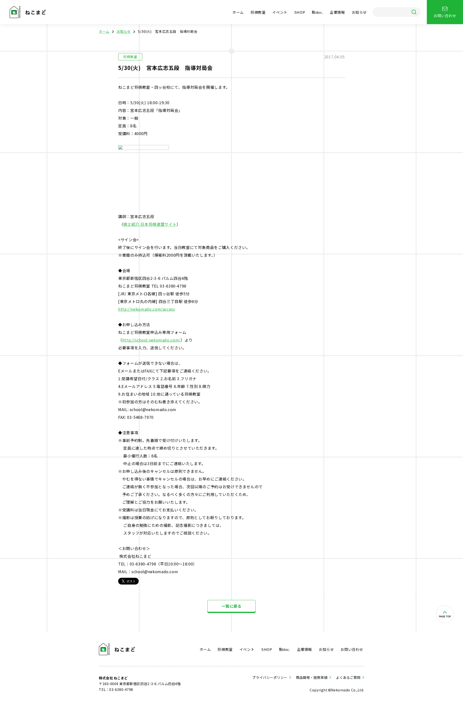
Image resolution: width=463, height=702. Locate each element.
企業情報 (337, 12)
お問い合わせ (351, 649)
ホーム (238, 12)
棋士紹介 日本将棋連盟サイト (150, 224)
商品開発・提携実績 (311, 677)
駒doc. (317, 12)
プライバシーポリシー (269, 677)
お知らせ (359, 12)
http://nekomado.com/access (146, 309)
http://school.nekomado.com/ (151, 340)
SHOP (299, 12)
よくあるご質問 (348, 677)
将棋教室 (258, 12)
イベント (279, 12)
